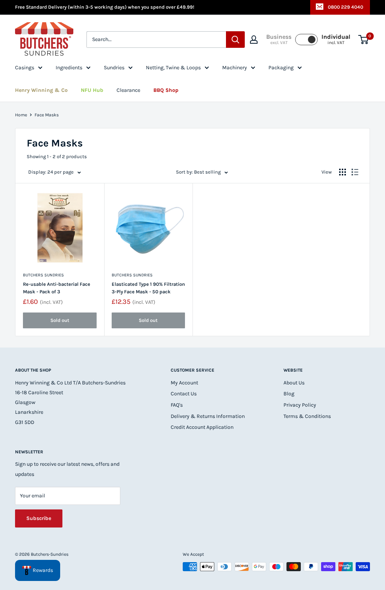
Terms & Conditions (307, 416)
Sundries (114, 67)
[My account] (254, 39)
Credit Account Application (202, 427)
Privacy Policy (299, 405)
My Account (184, 383)
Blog (288, 393)
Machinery (234, 67)
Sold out (59, 320)
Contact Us (184, 393)
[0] (363, 39)
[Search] (235, 39)
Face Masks (47, 114)
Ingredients (69, 67)
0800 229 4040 (345, 7)
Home (21, 114)
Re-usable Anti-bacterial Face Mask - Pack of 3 (56, 287)
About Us (294, 383)
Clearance (128, 90)
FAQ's (177, 405)
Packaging (281, 67)
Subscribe (38, 518)
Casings (24, 67)
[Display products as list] (355, 172)
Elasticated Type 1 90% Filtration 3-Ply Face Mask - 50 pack (148, 287)
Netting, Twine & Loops (173, 67)
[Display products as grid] (342, 172)
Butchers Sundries (43, 275)
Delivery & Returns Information (208, 416)
